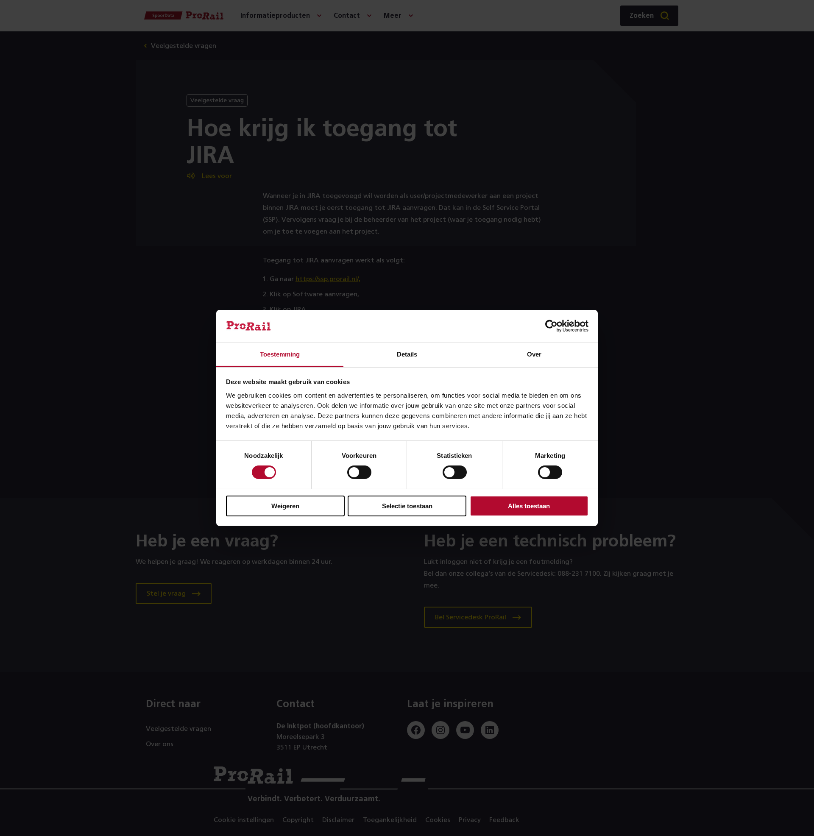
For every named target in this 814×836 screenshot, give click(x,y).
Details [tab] (407, 354)
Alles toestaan (529, 506)
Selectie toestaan (407, 506)
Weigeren (285, 506)
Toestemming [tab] (280, 354)
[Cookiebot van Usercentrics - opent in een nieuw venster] (551, 326)
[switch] (359, 472)
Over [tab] (534, 354)
